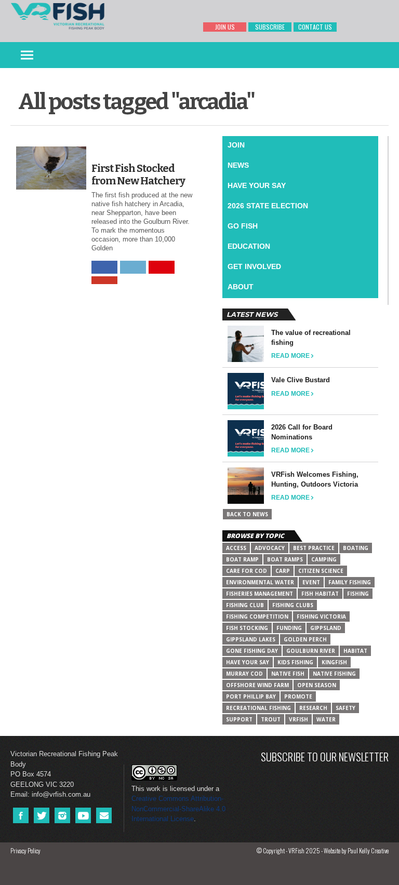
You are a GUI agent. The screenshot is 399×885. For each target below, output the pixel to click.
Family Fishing (349, 582)
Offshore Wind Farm (257, 685)
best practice (314, 548)
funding (289, 628)
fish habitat (320, 593)
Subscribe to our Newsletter (325, 756)
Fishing (358, 593)
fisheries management (259, 593)
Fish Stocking (247, 628)
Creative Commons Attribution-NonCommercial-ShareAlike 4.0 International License (178, 809)
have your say (247, 662)
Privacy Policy (25, 850)
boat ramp (242, 559)
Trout (271, 719)
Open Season (316, 685)
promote (298, 696)
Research (313, 708)
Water (326, 719)
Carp (282, 570)
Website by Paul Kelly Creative (356, 850)
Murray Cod (244, 673)
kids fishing (295, 662)
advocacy (270, 548)
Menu (27, 55)
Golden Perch (305, 639)
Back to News (247, 514)
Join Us (225, 26)
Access (236, 548)
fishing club (245, 605)
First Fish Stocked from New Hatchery (138, 174)
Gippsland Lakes (250, 639)
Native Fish (287, 673)
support (239, 719)
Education (249, 246)
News (238, 165)
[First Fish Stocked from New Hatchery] (51, 187)
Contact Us (315, 26)
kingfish (334, 662)
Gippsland (325, 628)
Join (236, 145)
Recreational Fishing (258, 708)
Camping (324, 559)
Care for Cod (246, 570)
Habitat (355, 650)
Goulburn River (310, 650)
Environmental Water (260, 582)
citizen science (320, 570)
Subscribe (270, 26)
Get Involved (254, 266)
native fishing (334, 673)
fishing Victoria (321, 616)
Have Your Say (257, 185)
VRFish (298, 719)
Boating (355, 548)
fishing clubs (292, 605)
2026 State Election (268, 206)
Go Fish (243, 226)
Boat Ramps (285, 559)
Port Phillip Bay (251, 696)
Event (311, 582)
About (241, 287)
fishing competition (257, 616)
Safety (345, 708)
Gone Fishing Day (252, 650)
